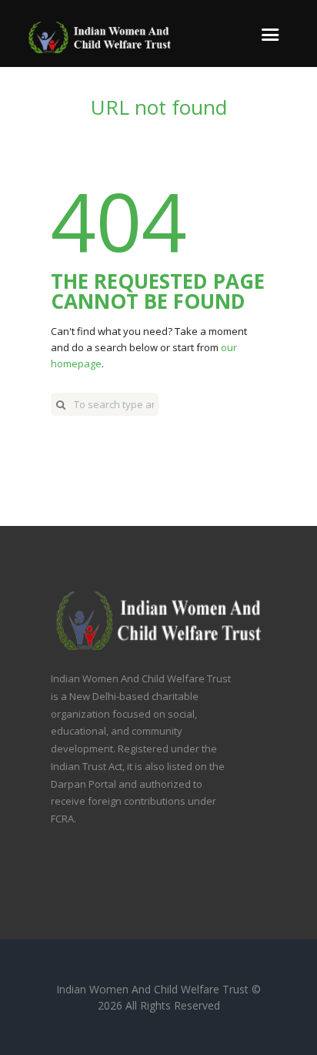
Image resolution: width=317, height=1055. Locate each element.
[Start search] (61, 404)
